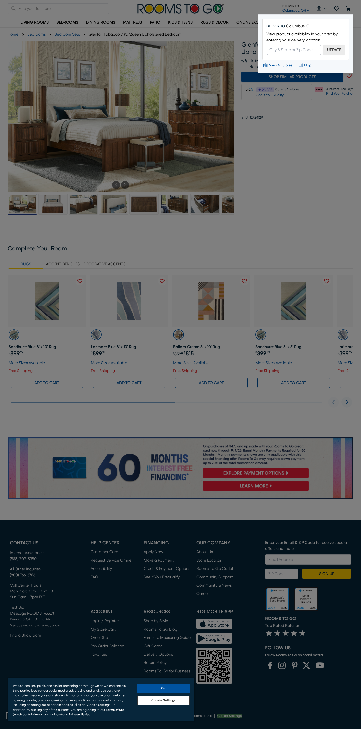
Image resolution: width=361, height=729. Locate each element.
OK (163, 688)
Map (307, 65)
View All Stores (280, 65)
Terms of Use (115, 710)
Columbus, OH (299, 26)
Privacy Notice (79, 714)
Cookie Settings (163, 700)
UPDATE (334, 50)
